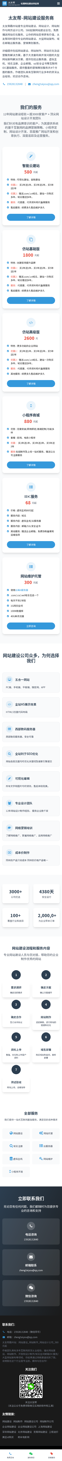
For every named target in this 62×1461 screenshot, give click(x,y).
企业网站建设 (9, 1426)
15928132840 (14, 84)
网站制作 (17, 1421)
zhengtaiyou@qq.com (45, 84)
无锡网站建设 (40, 1432)
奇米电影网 (23, 1437)
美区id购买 (8, 1437)
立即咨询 (31, 626)
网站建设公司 (31, 1421)
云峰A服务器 (21, 590)
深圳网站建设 (9, 1432)
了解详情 (31, 217)
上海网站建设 (45, 1426)
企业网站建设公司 (27, 1426)
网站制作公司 (47, 1421)
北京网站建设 (25, 1432)
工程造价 (53, 1432)
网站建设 (7, 1421)
